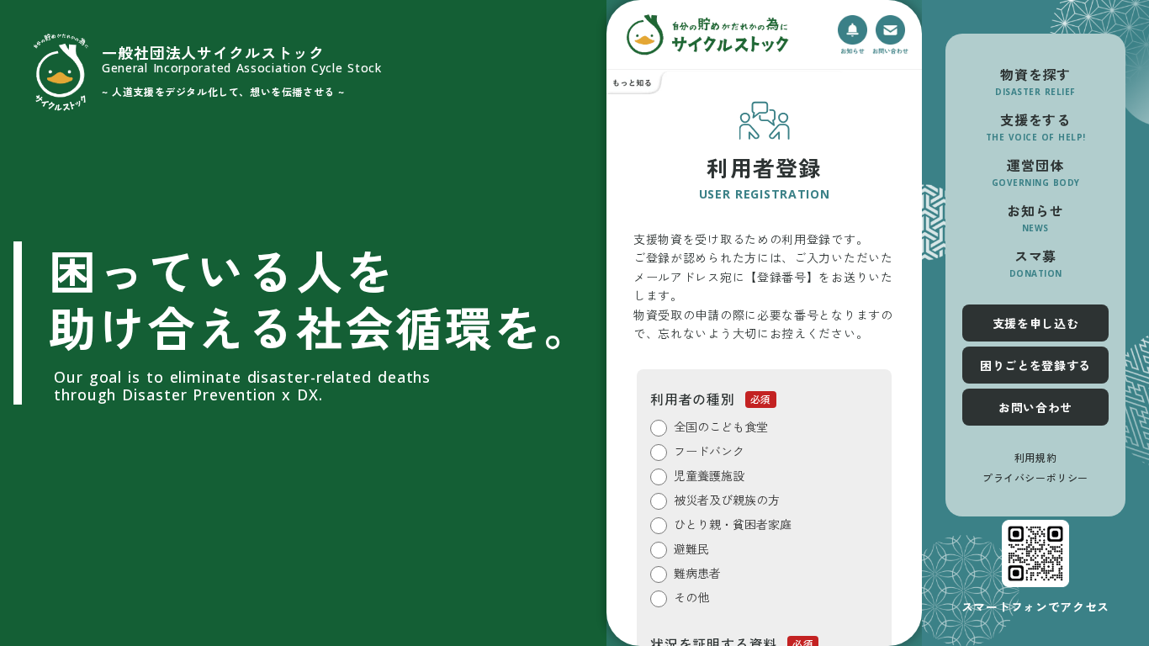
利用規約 (1035, 458)
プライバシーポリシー (1035, 478)
